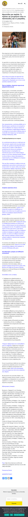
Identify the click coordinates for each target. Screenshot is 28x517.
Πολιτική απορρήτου (19, 514)
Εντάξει (7, 514)
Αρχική (3, 8)
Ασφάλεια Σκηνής (6, 22)
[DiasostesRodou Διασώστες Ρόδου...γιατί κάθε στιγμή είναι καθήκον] (4, 3)
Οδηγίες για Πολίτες (10, 10)
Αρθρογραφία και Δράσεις (11, 8)
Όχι (11, 514)
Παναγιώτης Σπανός (8, 26)
